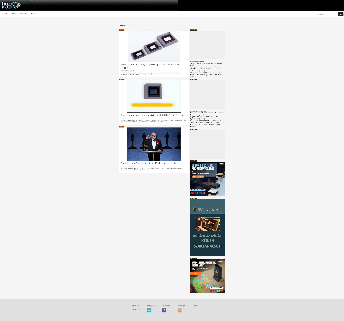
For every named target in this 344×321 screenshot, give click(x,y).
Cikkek (13, 14)
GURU (133, 71)
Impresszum (135, 305)
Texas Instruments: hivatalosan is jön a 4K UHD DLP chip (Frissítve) (152, 115)
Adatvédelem (166, 305)
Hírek (5, 14)
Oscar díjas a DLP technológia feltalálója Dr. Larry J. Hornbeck (149, 163)
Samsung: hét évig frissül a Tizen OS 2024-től (208, 120)
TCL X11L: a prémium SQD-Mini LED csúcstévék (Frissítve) (207, 73)
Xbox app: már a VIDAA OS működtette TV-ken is (204, 67)
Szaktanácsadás (136, 309)
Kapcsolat (196, 305)
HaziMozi (9, 2)
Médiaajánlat (151, 305)
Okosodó (33, 14)
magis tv (192, 117)
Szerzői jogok (181, 305)
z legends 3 (193, 122)
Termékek (23, 14)
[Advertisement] (207, 45)
